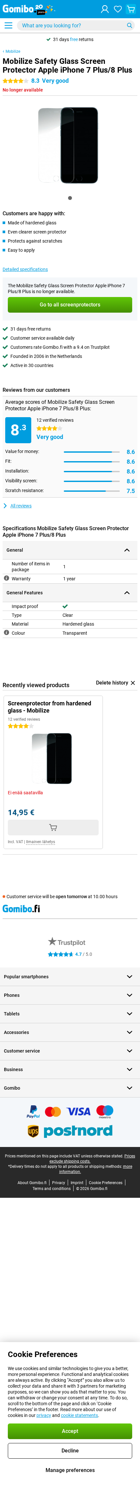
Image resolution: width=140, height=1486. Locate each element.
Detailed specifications (25, 269)
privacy (43, 1415)
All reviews (21, 505)
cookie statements (79, 1415)
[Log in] (104, 9)
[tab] (70, 198)
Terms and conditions (52, 1188)
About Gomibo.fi (32, 1183)
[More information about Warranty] (6, 578)
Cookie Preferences (105, 1183)
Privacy (58, 1183)
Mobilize (13, 51)
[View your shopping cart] (130, 9)
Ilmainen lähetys (40, 842)
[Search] (129, 25)
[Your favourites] (117, 9)
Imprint (77, 1183)
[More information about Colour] (6, 632)
